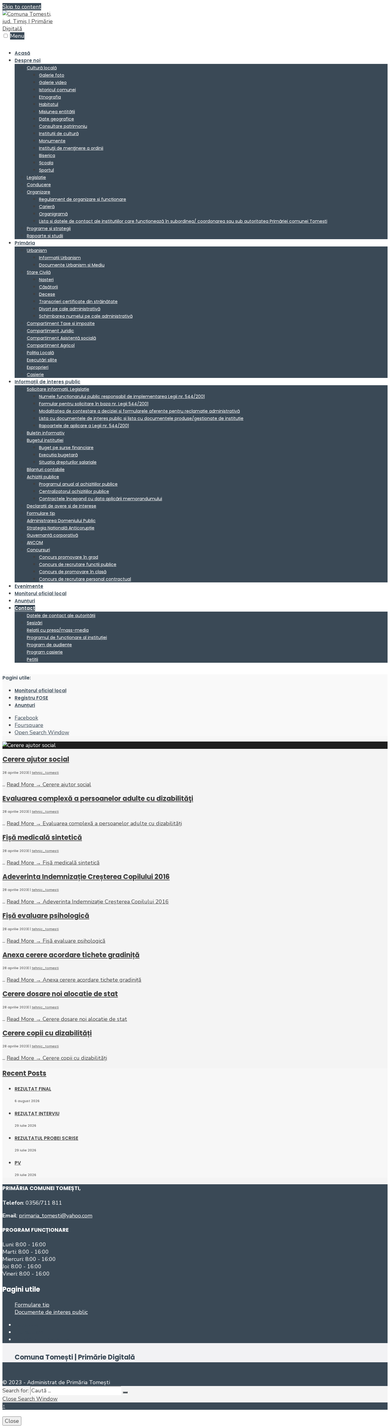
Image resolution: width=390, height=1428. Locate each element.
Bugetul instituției (45, 440)
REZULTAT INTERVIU (37, 1113)
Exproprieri (37, 367)
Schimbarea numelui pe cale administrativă (86, 316)
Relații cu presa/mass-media (58, 630)
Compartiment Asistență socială (61, 338)
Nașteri (46, 280)
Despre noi (28, 60)
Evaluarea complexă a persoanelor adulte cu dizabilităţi (97, 798)
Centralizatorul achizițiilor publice (74, 491)
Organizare (38, 192)
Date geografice (56, 119)
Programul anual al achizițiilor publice (78, 484)
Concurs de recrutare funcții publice (77, 564)
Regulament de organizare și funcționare (82, 199)
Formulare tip (41, 513)
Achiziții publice (43, 477)
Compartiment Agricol (51, 345)
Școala (46, 163)
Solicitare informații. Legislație (58, 389)
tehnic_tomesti (45, 772)
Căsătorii (48, 287)
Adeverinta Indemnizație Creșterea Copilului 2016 (86, 877)
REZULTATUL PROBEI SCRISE (46, 1138)
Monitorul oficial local (40, 593)
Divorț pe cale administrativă (69, 309)
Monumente (52, 141)
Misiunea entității (57, 112)
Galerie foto (51, 75)
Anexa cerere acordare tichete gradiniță (71, 955)
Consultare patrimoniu (63, 126)
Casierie (35, 375)
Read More (49, 784)
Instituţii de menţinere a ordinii (71, 148)
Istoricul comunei (57, 90)
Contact (25, 608)
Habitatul (48, 104)
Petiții (32, 659)
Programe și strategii (49, 228)
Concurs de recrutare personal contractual (85, 579)
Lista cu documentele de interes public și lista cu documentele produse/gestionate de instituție (141, 418)
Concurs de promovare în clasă (72, 572)
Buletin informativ (46, 433)
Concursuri (38, 550)
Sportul (46, 170)
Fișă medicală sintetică (42, 837)
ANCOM (35, 542)
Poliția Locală (40, 353)
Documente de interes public (51, 1312)
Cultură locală (42, 68)
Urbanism (37, 250)
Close (12, 1421)
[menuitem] (201, 148)
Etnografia (50, 97)
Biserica (47, 155)
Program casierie (45, 652)
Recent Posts (24, 1073)
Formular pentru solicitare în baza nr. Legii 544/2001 (93, 404)
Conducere (39, 185)
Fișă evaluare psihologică (45, 915)
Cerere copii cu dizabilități (47, 1033)
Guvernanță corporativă (52, 535)
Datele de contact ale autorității (61, 616)
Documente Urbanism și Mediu (72, 265)
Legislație (36, 177)
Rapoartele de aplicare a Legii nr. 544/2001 (84, 426)
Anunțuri (25, 601)
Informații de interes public (47, 382)
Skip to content (21, 6)
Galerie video (53, 82)
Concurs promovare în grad (68, 557)
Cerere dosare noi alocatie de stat (60, 994)
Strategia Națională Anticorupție (60, 528)
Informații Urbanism (60, 258)
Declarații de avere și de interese (61, 506)
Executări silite (42, 360)
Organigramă (53, 214)
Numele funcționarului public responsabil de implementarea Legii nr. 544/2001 (122, 396)
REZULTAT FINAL (33, 1089)
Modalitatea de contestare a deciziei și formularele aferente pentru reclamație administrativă (139, 411)
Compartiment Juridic (50, 331)
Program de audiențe (49, 645)
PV (18, 1163)
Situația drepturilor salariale (68, 462)
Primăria (25, 243)
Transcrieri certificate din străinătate (78, 302)
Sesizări (34, 623)
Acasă (22, 53)
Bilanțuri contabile (46, 469)
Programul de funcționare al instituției (67, 637)
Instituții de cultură (59, 134)
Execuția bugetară (58, 455)
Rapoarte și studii (45, 236)
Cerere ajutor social (35, 759)
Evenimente (29, 586)
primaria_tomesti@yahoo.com (55, 1215)
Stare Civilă (39, 272)
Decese (47, 294)
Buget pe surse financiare (66, 448)
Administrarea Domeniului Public (61, 521)
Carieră (47, 207)
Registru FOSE (31, 698)
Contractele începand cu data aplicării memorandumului (100, 499)
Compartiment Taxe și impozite (61, 323)
